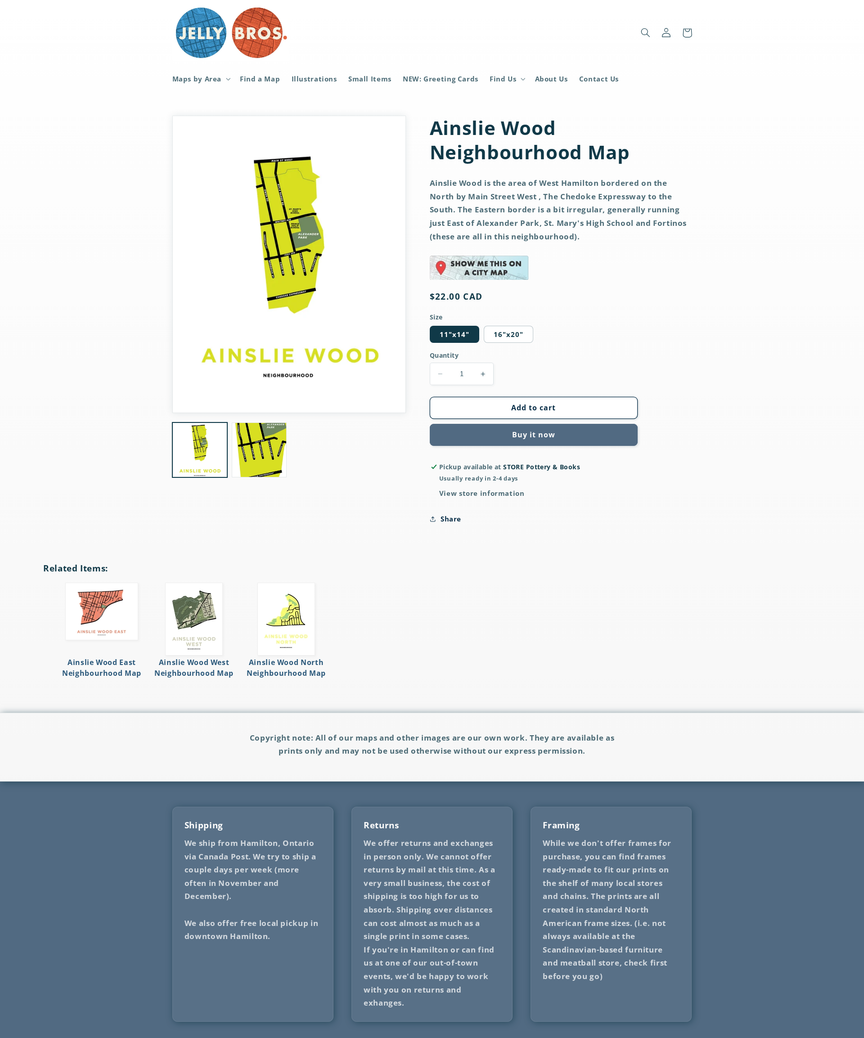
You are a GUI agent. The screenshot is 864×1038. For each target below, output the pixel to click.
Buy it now (534, 435)
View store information (482, 493)
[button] (200, 79)
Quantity (444, 355)
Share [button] (451, 518)
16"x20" (508, 334)
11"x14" (454, 334)
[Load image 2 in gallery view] (259, 449)
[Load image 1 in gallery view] (199, 449)
